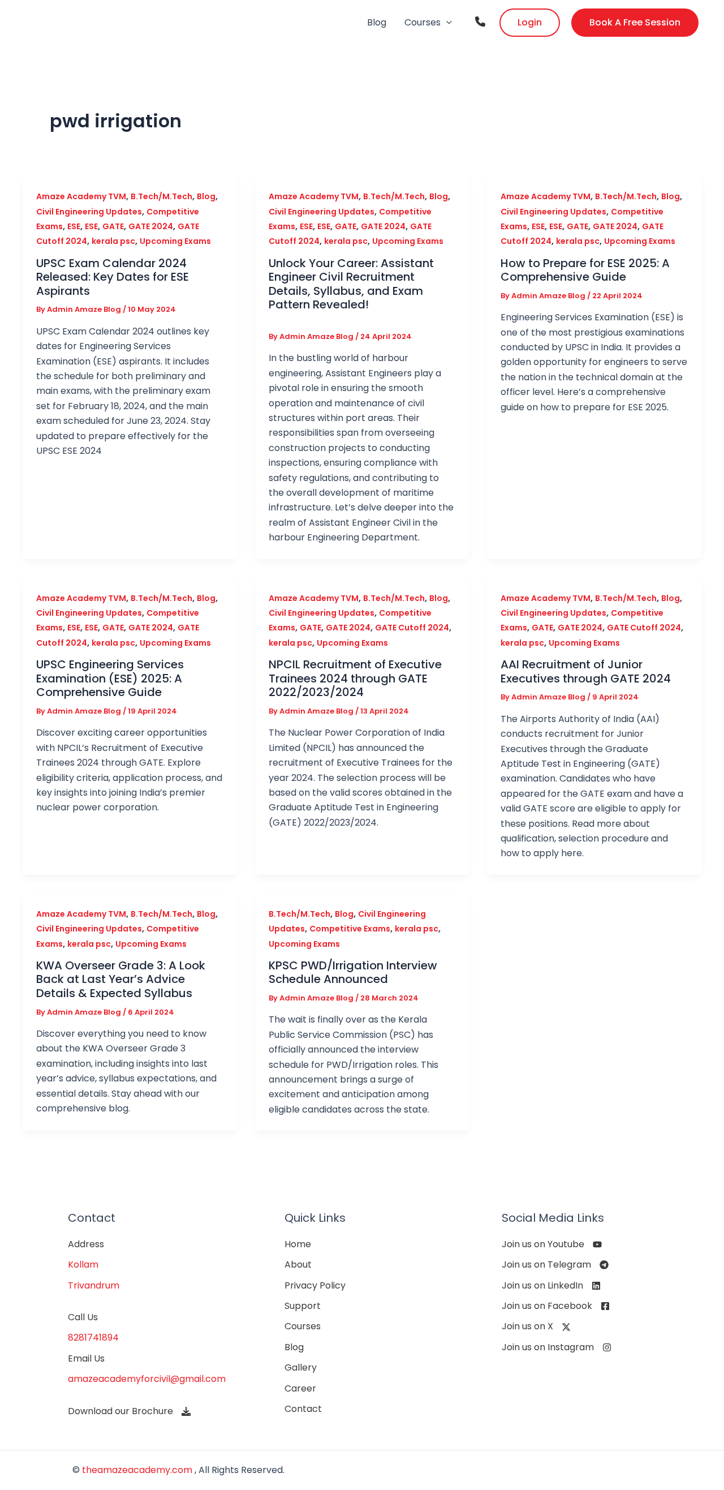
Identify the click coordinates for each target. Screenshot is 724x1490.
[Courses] (303, 1326)
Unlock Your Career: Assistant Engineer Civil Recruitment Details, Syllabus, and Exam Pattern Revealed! (351, 284)
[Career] (300, 1388)
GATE (113, 226)
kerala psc (113, 241)
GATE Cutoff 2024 (412, 627)
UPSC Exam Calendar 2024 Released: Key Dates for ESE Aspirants (112, 277)
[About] (298, 1264)
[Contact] (303, 1409)
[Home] (298, 1244)
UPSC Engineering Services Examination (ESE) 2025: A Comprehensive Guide (110, 678)
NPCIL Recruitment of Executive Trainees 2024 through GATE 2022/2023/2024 (355, 678)
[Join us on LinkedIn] (551, 1285)
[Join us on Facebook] (556, 1306)
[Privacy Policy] (315, 1285)
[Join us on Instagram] (556, 1347)
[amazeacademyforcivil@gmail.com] (147, 1379)
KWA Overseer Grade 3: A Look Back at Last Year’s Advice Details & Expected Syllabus (120, 979)
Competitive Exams (349, 928)
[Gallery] (301, 1367)
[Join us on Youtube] (552, 1244)
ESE (73, 226)
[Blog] (294, 1347)
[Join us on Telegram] (555, 1264)
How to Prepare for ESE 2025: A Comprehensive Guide (585, 270)
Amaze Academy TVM (81, 196)
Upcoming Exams (175, 241)
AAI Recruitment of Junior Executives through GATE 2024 (586, 671)
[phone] (480, 21)
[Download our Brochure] (129, 1411)
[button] (446, 22)
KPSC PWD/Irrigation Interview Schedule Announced (353, 972)
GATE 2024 (150, 226)
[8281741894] (93, 1337)
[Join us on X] (536, 1326)
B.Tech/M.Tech (161, 196)
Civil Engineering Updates (89, 211)
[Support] (303, 1306)
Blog (206, 196)
